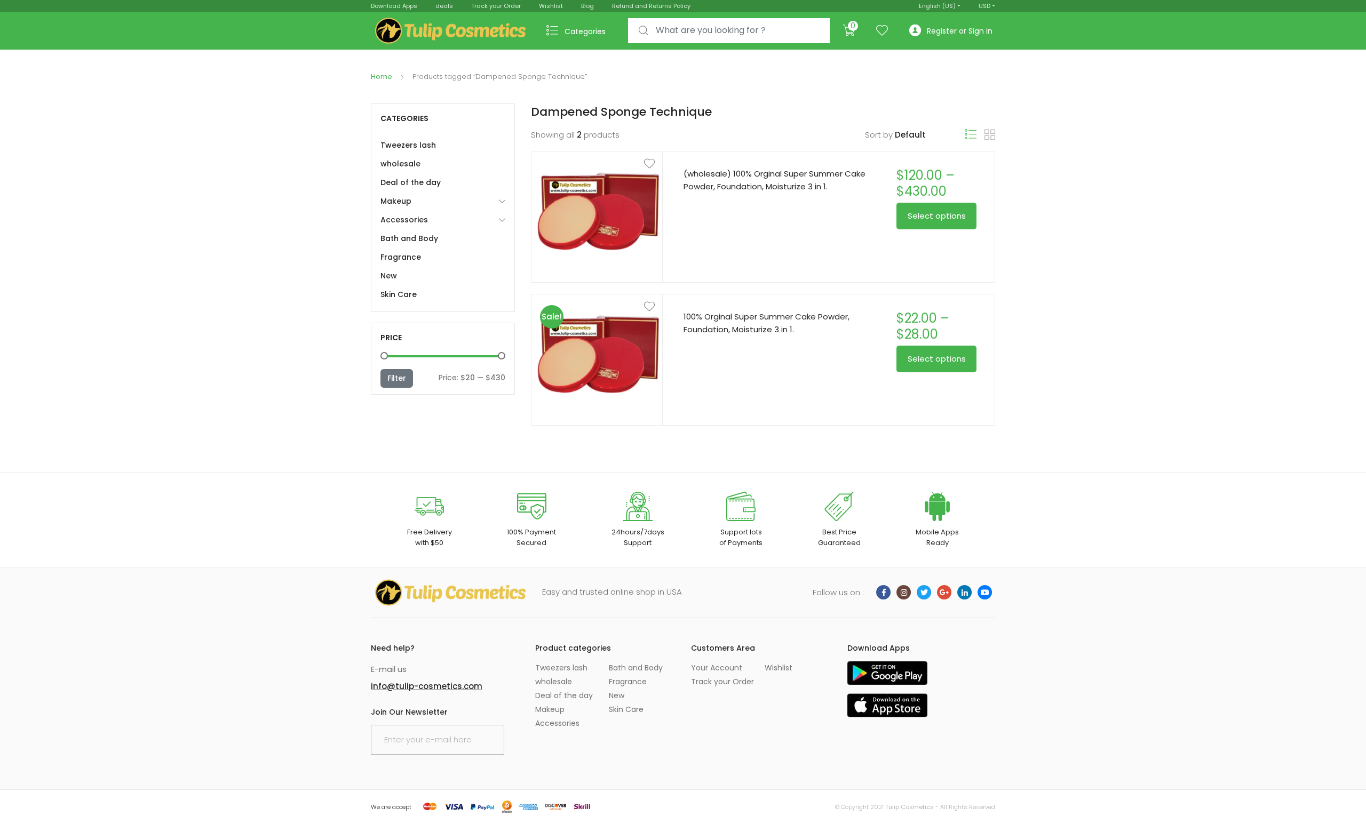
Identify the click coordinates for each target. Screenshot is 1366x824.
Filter (396, 378)
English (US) (937, 6)
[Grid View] (989, 135)
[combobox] (729, 30)
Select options (937, 215)
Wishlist (551, 6)
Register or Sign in (959, 31)
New (388, 275)
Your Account (716, 667)
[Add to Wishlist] (597, 164)
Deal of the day (410, 182)
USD (984, 6)
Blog (587, 6)
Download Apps (394, 6)
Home (381, 76)
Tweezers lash (408, 145)
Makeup (395, 201)
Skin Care (398, 294)
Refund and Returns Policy (651, 6)
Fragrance (400, 257)
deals (444, 6)
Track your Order (496, 6)
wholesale (400, 163)
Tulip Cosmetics (909, 807)
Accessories (404, 219)
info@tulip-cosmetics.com (426, 686)
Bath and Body (409, 238)
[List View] (970, 135)
